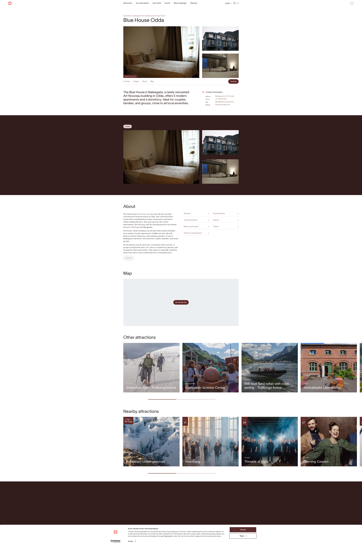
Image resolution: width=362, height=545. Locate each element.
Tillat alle (243, 529)
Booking (233, 81)
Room (163, 16)
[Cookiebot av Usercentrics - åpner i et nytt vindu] (115, 541)
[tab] (127, 126)
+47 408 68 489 (221, 99)
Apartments (127, 16)
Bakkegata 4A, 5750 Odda (224, 96)
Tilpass (242, 536)
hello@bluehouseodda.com (224, 102)
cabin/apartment (138, 16)
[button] (352, 3)
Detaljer (130, 541)
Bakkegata (143, 214)
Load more (128, 258)
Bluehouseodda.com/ (222, 104)
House (158, 16)
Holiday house (150, 16)
